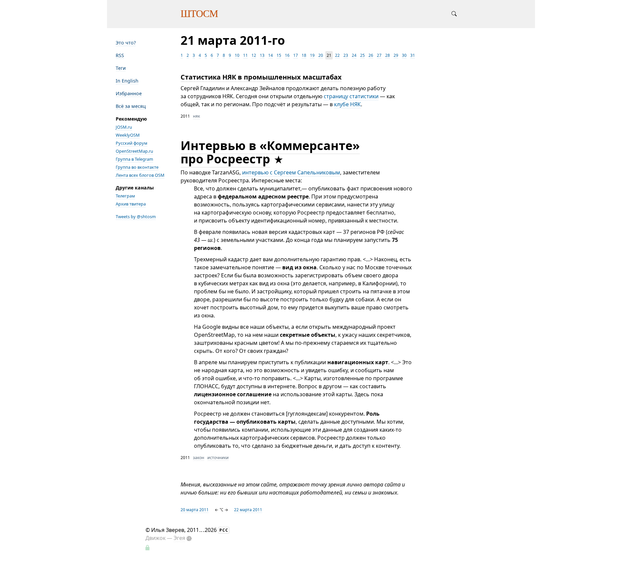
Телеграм (125, 196)
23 (345, 55)
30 (404, 55)
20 (320, 55)
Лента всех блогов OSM (140, 175)
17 (295, 55)
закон (198, 457)
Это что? (126, 42)
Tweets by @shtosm (136, 217)
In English (127, 81)
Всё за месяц (131, 106)
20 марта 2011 (195, 510)
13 (262, 55)
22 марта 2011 (248, 510)
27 (379, 55)
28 (387, 55)
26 (370, 55)
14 (270, 55)
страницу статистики (351, 96)
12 (253, 55)
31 (412, 55)
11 (245, 55)
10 (237, 55)
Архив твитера (131, 204)
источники (218, 457)
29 (396, 55)
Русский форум (131, 143)
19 (312, 55)
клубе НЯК (347, 104)
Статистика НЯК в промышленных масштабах (261, 77)
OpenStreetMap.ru (134, 151)
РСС (223, 530)
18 (304, 55)
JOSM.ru (124, 127)
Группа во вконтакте (137, 167)
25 (362, 55)
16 (287, 55)
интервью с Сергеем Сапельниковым (291, 172)
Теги (121, 68)
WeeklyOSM (128, 135)
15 (279, 55)
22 (337, 55)
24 (354, 55)
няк (196, 116)
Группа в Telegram (134, 159)
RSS (120, 55)
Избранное (129, 93)
